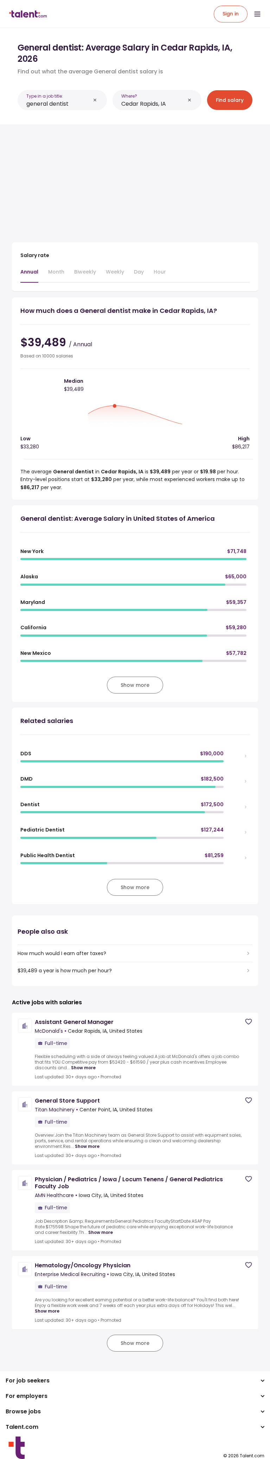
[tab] (29, 275)
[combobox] (58, 104)
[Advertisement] (135, 179)
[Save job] (248, 1022)
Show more (83, 1068)
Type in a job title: (44, 96)
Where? (129, 96)
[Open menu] (257, 14)
